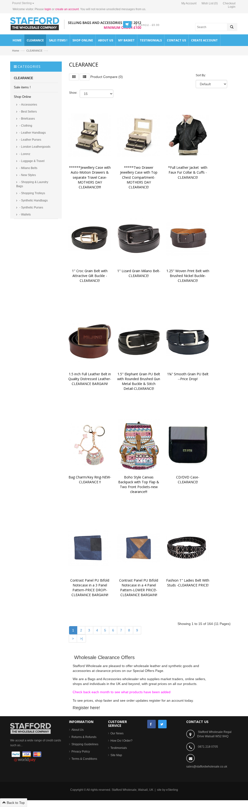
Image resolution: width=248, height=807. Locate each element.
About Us (77, 729)
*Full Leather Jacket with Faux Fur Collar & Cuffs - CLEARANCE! (188, 172)
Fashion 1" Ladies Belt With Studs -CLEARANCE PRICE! (188, 582)
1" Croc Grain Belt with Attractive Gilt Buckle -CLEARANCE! (90, 276)
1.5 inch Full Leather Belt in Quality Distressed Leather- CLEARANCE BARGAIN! (90, 379)
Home (15, 50)
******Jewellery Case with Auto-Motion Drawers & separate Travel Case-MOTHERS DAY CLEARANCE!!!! (90, 177)
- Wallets (25, 214)
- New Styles (27, 175)
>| (81, 638)
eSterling (172, 790)
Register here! (86, 707)
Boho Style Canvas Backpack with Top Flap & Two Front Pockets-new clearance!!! (139, 484)
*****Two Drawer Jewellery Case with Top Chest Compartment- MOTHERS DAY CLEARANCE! (139, 177)
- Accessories (28, 104)
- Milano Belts (28, 168)
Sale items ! (22, 87)
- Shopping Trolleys (32, 193)
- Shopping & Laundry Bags (32, 184)
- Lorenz (24, 154)
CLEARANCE (34, 50)
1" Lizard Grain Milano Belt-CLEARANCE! (138, 273)
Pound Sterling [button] (22, 3)
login (48, 9)
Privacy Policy (80, 751)
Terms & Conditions (84, 759)
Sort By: (201, 75)
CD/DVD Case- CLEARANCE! (188, 479)
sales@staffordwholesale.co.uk (206, 766)
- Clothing (25, 125)
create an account (67, 9)
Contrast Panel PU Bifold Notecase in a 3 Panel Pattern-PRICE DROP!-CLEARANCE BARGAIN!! (90, 587)
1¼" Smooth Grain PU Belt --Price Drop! (188, 376)
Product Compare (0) (106, 77)
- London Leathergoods (34, 146)
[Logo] (30, 728)
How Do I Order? (121, 740)
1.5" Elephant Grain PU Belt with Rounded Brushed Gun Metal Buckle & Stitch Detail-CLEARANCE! (139, 381)
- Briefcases (27, 118)
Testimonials (118, 748)
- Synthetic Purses (31, 207)
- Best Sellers (28, 111)
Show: (73, 92)
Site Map (116, 755)
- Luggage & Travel (32, 161)
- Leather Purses (30, 139)
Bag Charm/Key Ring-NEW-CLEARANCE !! (90, 479)
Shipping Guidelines (84, 744)
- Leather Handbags (32, 132)
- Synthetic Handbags (33, 200)
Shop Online (22, 97)
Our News (117, 733)
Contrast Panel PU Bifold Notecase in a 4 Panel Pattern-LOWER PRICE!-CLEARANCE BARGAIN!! (139, 587)
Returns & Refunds (83, 737)
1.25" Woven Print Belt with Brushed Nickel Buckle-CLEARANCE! (188, 276)
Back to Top (15, 803)
